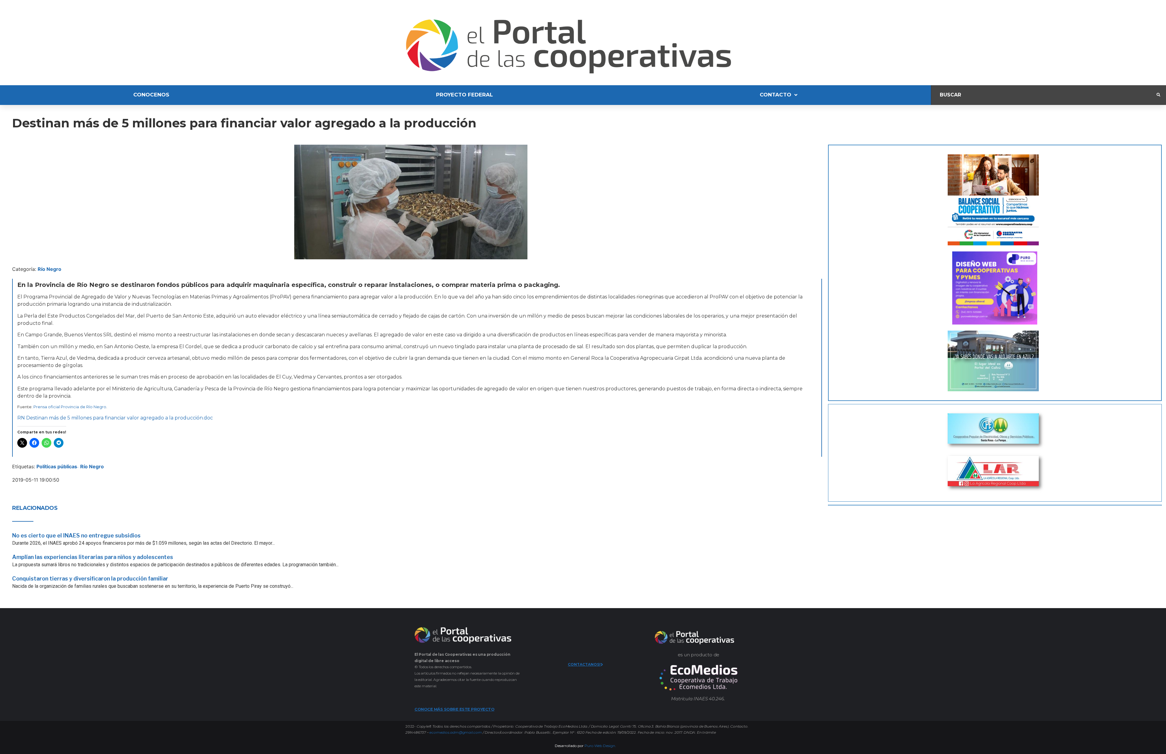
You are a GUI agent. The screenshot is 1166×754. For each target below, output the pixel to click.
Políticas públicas (56, 466)
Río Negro (49, 269)
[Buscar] (1044, 95)
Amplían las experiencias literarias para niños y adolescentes (92, 557)
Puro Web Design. (600, 745)
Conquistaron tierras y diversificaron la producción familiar (90, 578)
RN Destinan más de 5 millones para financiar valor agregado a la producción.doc (115, 418)
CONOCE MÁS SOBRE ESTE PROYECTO (454, 709)
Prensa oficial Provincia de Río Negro (69, 406)
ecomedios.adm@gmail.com (455, 732)
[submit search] (1158, 95)
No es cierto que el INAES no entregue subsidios (76, 535)
